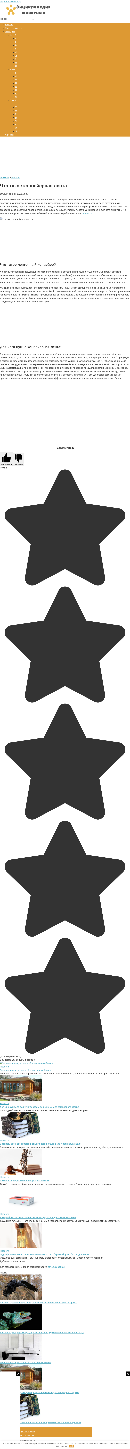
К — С (13, 69)
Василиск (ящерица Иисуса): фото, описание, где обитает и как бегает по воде (42, 1332)
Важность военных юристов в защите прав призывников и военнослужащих (40, 1144)
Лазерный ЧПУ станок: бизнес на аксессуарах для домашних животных (38, 1217)
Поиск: (4, 19)
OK (71, 1446)
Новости (9, 25)
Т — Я (13, 100)
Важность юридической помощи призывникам (24, 1180)
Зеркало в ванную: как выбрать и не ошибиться (25, 1070)
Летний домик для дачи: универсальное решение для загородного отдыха (39, 1107)
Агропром (9, 135)
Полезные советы (13, 28)
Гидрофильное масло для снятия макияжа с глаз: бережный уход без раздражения (44, 1254)
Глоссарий (10, 31)
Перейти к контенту (10, 1)
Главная (4, 177)
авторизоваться (56, 1267)
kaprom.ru (87, 213)
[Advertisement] (10, 1409)
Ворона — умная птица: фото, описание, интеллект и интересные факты (38, 1302)
